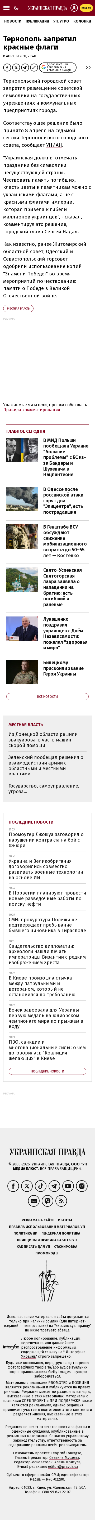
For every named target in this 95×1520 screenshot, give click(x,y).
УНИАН (54, 145)
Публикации (37, 21)
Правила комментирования (31, 409)
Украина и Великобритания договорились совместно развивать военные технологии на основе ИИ (46, 869)
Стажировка (65, 1247)
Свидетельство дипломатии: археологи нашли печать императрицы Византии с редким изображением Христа (47, 954)
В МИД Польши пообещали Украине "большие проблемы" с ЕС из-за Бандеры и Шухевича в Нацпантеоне (65, 457)
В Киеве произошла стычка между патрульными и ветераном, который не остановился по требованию (42, 986)
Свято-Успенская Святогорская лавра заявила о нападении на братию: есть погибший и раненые (62, 587)
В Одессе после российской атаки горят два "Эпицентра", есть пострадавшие (63, 500)
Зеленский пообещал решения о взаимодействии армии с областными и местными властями (45, 765)
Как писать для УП (33, 1247)
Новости (12, 21)
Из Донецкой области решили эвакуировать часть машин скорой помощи (43, 739)
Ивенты (65, 1220)
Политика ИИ (25, 1233)
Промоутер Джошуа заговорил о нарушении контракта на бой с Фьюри (46, 839)
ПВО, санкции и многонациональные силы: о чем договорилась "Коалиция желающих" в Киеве (47, 1050)
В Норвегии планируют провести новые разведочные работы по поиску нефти (47, 898)
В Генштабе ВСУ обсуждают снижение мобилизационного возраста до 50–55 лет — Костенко (65, 541)
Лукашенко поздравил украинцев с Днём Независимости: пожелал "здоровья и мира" (65, 633)
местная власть (18, 308)
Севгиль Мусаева (64, 1457)
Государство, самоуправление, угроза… (43, 788)
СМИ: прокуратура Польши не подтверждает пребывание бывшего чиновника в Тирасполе (47, 925)
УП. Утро (61, 21)
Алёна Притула (67, 1462)
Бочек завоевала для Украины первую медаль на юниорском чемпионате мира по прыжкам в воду (46, 1018)
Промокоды (46, 1253)
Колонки (82, 21)
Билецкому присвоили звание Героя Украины (63, 668)
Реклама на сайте (38, 1220)
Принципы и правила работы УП (47, 1240)
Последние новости (31, 822)
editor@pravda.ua (63, 1466)
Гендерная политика (60, 1233)
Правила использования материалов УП (47, 1227)
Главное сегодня (25, 431)
